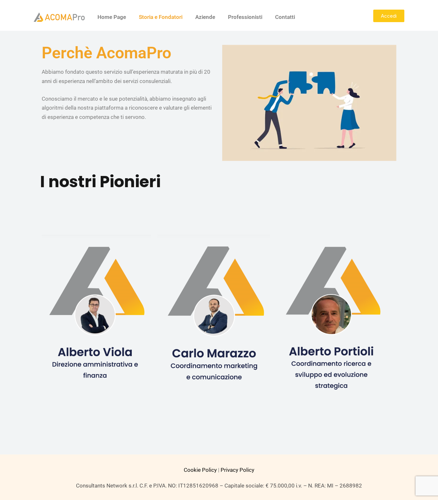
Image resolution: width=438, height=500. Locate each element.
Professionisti (245, 17)
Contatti (285, 17)
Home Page (111, 17)
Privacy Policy (237, 470)
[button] (388, 16)
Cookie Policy (200, 470)
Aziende (205, 17)
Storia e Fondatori (160, 17)
